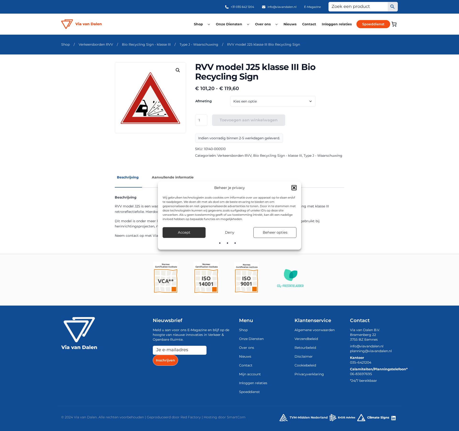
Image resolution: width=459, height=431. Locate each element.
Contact (309, 24)
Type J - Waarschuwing (199, 44)
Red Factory (190, 417)
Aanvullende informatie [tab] (173, 177)
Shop (198, 24)
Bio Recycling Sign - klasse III (146, 44)
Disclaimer (304, 356)
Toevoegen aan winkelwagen (249, 120)
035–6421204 (360, 362)
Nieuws (290, 24)
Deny (229, 232)
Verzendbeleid (306, 339)
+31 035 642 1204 (242, 7)
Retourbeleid (305, 347)
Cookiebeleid (305, 365)
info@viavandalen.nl (282, 7)
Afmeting (203, 101)
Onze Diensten (229, 24)
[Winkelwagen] (394, 24)
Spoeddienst (373, 24)
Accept (184, 232)
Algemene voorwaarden (315, 330)
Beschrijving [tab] (128, 177)
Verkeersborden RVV (96, 44)
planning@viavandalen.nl (371, 351)
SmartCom (236, 417)
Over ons (263, 24)
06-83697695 (361, 374)
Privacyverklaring (309, 374)
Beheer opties (275, 232)
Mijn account (250, 374)
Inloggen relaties (337, 24)
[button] (294, 187)
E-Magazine (312, 7)
